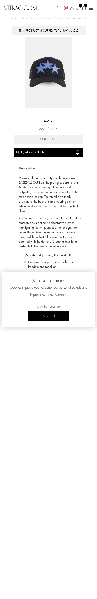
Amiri (48, 120)
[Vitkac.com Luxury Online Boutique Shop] (20, 7)
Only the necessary (49, 306)
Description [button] (27, 167)
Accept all (48, 316)
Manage (60, 294)
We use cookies (48, 281)
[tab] (48, 168)
